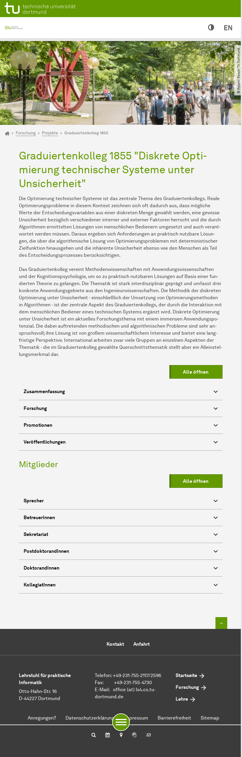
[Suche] (94, 735)
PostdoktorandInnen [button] (46, 551)
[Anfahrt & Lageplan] (121, 735)
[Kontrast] (211, 27)
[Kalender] (108, 735)
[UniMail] (148, 735)
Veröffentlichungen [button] (45, 442)
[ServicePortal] (134, 735)
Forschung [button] (35, 408)
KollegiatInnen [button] (39, 585)
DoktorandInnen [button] (41, 568)
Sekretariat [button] (36, 534)
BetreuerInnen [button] (39, 517)
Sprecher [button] (34, 500)
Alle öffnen (196, 372)
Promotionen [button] (38, 425)
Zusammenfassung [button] (44, 391)
